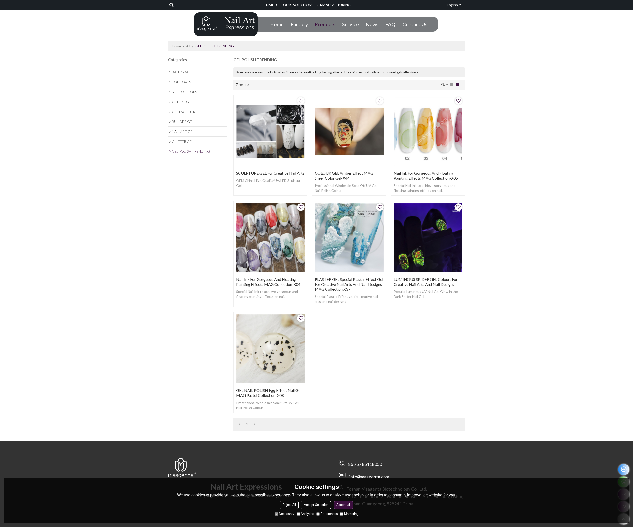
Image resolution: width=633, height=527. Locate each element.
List (452, 84)
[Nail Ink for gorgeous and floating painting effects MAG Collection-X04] (270, 237)
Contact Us (414, 24)
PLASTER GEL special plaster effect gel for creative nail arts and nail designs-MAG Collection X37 (349, 284)
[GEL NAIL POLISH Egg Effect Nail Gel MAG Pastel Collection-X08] (270, 348)
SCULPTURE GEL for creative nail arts (270, 173)
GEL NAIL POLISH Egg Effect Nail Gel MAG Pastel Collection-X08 (268, 393)
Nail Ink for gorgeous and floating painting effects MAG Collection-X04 (268, 282)
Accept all (343, 505)
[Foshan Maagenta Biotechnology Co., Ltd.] (226, 24)
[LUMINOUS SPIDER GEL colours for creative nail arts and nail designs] (428, 237)
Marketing (351, 514)
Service (350, 24)
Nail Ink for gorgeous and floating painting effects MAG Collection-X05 (426, 175)
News (372, 24)
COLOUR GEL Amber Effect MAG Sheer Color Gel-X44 (344, 175)
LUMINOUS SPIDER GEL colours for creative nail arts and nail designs (426, 282)
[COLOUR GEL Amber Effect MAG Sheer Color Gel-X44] (349, 131)
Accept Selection (316, 505)
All (188, 46)
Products (325, 24)
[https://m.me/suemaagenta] (623, 469)
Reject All (289, 505)
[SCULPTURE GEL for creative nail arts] (270, 131)
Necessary (286, 514)
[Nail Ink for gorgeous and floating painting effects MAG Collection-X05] (428, 131)
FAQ (390, 24)
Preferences (329, 514)
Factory (299, 24)
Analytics (307, 514)
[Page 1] (239, 424)
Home (277, 24)
